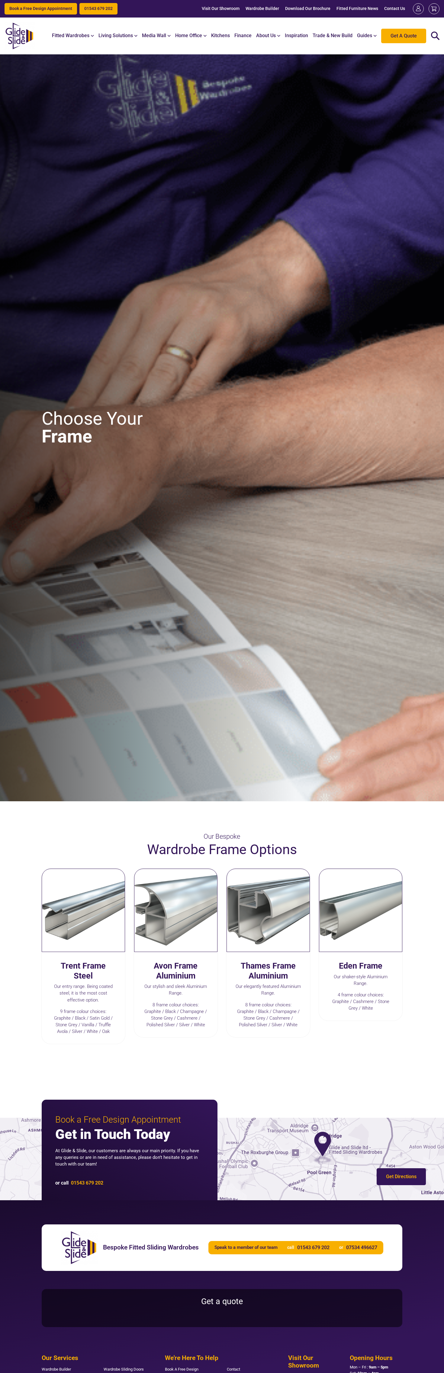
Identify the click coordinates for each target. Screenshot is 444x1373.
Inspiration (296, 35)
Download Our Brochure (307, 8)
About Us (266, 35)
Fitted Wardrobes (70, 35)
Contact (233, 1369)
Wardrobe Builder (262, 8)
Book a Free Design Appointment (40, 8)
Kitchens (220, 35)
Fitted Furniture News (357, 8)
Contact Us (394, 8)
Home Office (188, 35)
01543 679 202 (98, 8)
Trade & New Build (332, 35)
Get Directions (401, 1176)
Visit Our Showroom (221, 8)
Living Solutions (115, 35)
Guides (364, 35)
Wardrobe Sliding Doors (124, 1369)
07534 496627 (361, 1247)
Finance (243, 35)
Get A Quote (404, 36)
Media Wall (154, 35)
